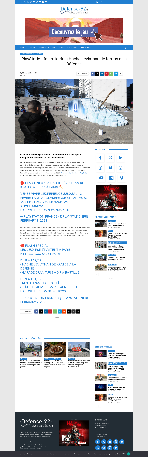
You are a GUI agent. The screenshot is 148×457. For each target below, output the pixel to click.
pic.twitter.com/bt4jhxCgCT (44, 291)
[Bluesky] (33, 2)
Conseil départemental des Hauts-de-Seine (116, 243)
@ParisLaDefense (51, 198)
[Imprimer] (73, 311)
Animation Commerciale (28, 54)
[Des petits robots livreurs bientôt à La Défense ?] (101, 267)
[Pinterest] (107, 74)
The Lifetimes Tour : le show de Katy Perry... (116, 388)
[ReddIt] (64, 311)
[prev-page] (96, 274)
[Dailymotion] (42, 2)
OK (129, 454)
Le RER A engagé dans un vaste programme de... (117, 224)
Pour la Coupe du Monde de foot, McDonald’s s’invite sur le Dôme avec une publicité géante (31, 364)
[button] (125, 48)
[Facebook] (21, 2)
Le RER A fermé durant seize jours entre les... (116, 258)
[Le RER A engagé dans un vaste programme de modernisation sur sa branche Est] (101, 223)
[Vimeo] (45, 2)
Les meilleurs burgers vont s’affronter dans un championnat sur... (117, 355)
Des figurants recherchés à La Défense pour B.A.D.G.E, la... (117, 235)
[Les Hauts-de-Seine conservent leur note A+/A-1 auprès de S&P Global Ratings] (101, 244)
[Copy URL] (78, 311)
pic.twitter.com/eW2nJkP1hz (45, 210)
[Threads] (30, 2)
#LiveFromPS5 (31, 206)
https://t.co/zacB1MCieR (40, 254)
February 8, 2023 (33, 220)
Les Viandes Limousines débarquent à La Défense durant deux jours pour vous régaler (54, 364)
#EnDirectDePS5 (73, 287)
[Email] (69, 311)
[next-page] (99, 274)
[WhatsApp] (111, 74)
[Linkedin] (27, 2)
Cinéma (110, 230)
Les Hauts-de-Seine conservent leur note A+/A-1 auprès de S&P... (116, 248)
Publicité (39, 54)
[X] (97, 74)
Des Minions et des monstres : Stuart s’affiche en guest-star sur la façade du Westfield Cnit (79, 364)
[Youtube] (39, 2)
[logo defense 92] (74, 10)
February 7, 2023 (33, 302)
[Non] (145, 454)
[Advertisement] (57, 323)
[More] (120, 74)
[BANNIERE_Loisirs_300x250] (111, 198)
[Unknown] (74, 30)
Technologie (112, 264)
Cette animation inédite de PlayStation (74, 173)
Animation (111, 351)
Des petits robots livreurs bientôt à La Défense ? (117, 268)
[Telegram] (116, 74)
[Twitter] (24, 2)
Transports (112, 221)
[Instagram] (36, 2)
